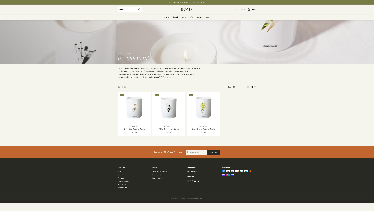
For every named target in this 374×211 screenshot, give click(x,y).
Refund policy (122, 184)
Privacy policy (157, 175)
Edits (184, 17)
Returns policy (157, 178)
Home (119, 53)
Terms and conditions (159, 172)
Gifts (191, 17)
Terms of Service (123, 181)
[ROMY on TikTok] (199, 180)
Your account (122, 188)
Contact (120, 175)
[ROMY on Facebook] (192, 180)
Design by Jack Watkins (195, 198)
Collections (127, 53)
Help (119, 172)
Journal (199, 17)
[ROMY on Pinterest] (195, 180)
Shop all (166, 17)
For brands (121, 178)
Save (170, 2)
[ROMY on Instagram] (188, 180)
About (208, 17)
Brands (175, 17)
